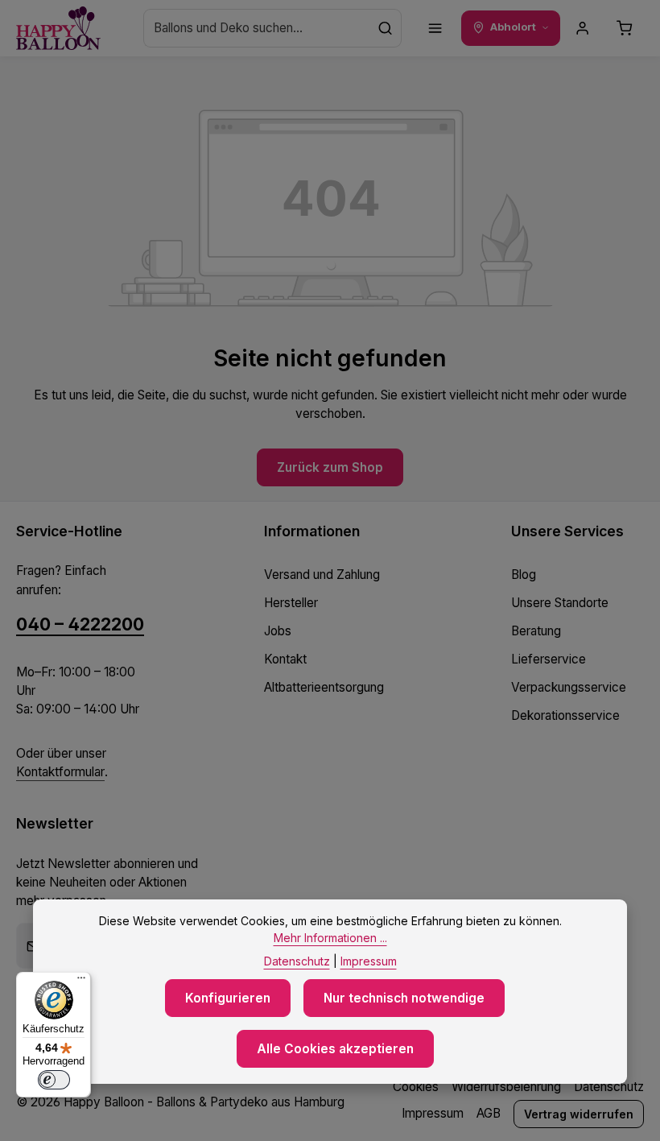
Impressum (433, 1113)
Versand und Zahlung (322, 574)
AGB (488, 1113)
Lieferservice (548, 659)
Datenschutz (609, 1086)
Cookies (416, 1086)
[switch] (54, 1079)
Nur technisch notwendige (404, 998)
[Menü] (435, 28)
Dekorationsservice (565, 715)
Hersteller (291, 602)
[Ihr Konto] (582, 28)
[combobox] (256, 28)
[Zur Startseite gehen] (58, 28)
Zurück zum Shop (330, 467)
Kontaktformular (60, 771)
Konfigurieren (227, 998)
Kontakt (285, 659)
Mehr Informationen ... (330, 938)
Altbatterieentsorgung (324, 687)
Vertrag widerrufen (578, 1114)
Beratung (536, 631)
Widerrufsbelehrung (506, 1086)
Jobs (277, 631)
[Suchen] (385, 28)
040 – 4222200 (80, 624)
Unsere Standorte (559, 602)
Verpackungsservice (568, 687)
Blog (523, 574)
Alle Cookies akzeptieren (335, 1048)
